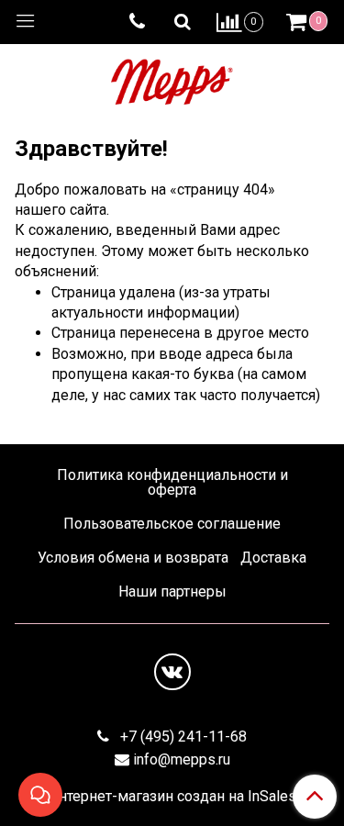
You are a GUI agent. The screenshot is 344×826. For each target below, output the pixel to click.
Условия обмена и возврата (133, 557)
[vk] (172, 671)
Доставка (273, 557)
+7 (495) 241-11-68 (182, 736)
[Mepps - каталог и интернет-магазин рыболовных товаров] (172, 77)
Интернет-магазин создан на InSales (172, 796)
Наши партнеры (172, 591)
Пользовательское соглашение (172, 523)
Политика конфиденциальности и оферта (172, 482)
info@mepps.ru (181, 759)
